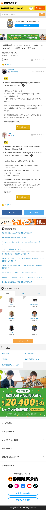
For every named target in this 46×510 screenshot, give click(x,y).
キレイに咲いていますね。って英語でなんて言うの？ (19, 273)
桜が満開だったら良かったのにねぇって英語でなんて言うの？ (22, 277)
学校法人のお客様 (23, 500)
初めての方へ (6, 353)
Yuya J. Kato (11, 318)
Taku (11, 332)
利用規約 (4, 359)
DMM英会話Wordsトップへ (11, 365)
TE (34, 332)
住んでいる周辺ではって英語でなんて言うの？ (17, 282)
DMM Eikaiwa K (35, 305)
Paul (11, 305)
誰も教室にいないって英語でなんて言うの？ (16, 254)
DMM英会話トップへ (32, 359)
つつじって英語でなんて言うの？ (12, 249)
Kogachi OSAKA (35, 318)
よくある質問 (29, 353)
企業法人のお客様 (23, 493)
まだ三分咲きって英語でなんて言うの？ (15, 237)
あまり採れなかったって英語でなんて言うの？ (17, 233)
